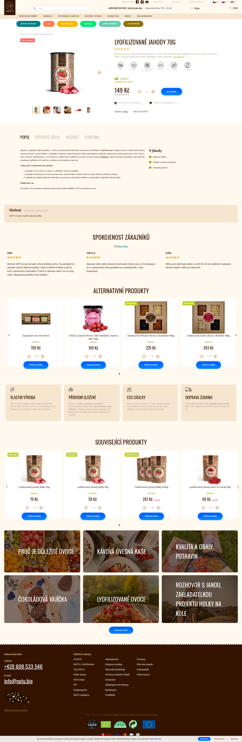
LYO (48, 24)
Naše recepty (196, 2)
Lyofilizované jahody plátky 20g (92, 487)
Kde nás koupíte (145, 664)
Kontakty (159, 2)
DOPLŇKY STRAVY (93, 16)
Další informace (155, 739)
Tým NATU (79, 669)
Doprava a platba (113, 664)
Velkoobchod (111, 659)
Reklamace (111, 690)
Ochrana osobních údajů (117, 674)
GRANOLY (48, 16)
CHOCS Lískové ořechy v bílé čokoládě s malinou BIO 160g (93, 337)
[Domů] (9, 7)
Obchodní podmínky (115, 669)
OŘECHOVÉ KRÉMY (28, 16)
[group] (34, 334)
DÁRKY (128, 16)
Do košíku (171, 91)
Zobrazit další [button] (121, 630)
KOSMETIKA (113, 16)
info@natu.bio (134, 8)
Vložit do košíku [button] (36, 365)
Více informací (178, 57)
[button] (232, 8)
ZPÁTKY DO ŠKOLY (28, 24)
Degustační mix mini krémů (35, 336)
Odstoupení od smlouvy (117, 685)
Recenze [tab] (72, 137)
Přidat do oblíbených (165, 103)
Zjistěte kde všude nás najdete (15, 710)
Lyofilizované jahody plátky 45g (34, 487)
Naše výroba (80, 674)
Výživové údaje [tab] (47, 137)
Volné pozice (143, 674)
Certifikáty (110, 695)
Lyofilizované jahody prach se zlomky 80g (210, 487)
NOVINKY (88, 24)
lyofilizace (104, 157)
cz (218, 2)
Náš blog (176, 2)
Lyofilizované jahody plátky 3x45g (151, 487)
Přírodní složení (82, 397)
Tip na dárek (27, 40)
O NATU (78, 659)
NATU (125, 111)
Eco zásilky (136, 397)
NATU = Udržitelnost (84, 664)
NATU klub (79, 680)
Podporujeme (80, 690)
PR (75, 685)
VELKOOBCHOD (144, 16)
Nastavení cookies (111, 715)
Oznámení (110, 680)
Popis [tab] (24, 137)
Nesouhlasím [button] (219, 739)
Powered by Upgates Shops (130, 715)
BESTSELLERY (67, 24)
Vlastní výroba (22, 397)
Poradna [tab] (92, 137)
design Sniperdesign (149, 715)
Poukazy (141, 659)
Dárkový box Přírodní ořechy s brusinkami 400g (150, 336)
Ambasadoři (143, 669)
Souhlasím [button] (204, 739)
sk (227, 2)
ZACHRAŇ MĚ (133, 24)
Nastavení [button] (234, 739)
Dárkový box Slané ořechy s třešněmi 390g (208, 336)
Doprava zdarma (198, 397)
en (235, 2)
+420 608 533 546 (117, 8)
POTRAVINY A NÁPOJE (68, 16)
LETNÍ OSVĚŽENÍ (110, 24)
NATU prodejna (81, 695)
